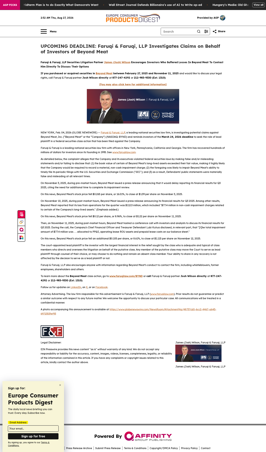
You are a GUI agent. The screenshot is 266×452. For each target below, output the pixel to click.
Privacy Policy (189, 448)
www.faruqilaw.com (124, 152)
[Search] (198, 31)
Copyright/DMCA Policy (164, 448)
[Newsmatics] (21, 237)
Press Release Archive (79, 448)
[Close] (60, 385)
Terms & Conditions (135, 448)
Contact (205, 448)
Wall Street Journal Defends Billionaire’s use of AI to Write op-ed (155, 5)
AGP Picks (10, 4)
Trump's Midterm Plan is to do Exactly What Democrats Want (54, 5)
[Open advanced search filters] (206, 31)
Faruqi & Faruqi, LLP (113, 132)
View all (258, 4)
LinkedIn (76, 287)
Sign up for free (33, 436)
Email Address (18, 422)
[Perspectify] (21, 222)
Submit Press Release (108, 448)
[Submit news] (21, 214)
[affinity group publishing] (21, 230)
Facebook (101, 287)
